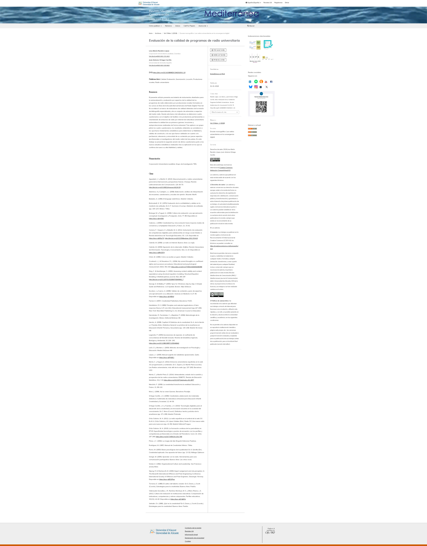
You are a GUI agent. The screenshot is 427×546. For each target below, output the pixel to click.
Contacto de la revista (193, 528)
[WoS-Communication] (268, 60)
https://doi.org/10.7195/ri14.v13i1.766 (169, 437)
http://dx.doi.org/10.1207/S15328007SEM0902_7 (166, 280)
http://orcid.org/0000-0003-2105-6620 (159, 65)
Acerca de (202, 26)
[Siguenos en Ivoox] (261, 81)
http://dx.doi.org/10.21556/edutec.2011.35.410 (181, 238)
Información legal (191, 535)
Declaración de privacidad (194, 538)
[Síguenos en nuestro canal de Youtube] (266, 81)
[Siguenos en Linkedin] (250, 81)
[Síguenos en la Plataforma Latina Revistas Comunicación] (261, 86)
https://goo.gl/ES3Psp (167, 479)
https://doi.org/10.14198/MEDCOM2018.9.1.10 (169, 73)
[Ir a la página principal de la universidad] (149, 4)
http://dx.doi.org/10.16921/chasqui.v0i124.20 (164, 187)
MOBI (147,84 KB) (219, 55)
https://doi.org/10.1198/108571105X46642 (164, 343)
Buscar (252, 26)
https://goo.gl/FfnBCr (166, 358)
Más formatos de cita (219, 112)
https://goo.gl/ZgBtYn (178, 499)
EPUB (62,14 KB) (219, 60)
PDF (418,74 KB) (219, 50)
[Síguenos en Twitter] (266, 86)
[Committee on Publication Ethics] (255, 63)
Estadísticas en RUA (217, 74)
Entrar (287, 2)
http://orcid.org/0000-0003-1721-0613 (159, 56)
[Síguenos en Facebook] (271, 81)
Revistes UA (268, 2)
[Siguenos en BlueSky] (250, 87)
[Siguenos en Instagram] (256, 87)
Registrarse (278, 2)
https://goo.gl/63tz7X (156, 238)
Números (168, 26)
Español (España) (253, 2)
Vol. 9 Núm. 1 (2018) (170, 33)
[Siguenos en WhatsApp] (261, 116)
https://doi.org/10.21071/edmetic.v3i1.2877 (179, 380)
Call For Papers (189, 26)
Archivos (158, 33)
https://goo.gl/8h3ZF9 (156, 253)
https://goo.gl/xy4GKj (156, 219)
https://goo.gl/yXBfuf (166, 297)
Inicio (151, 33)
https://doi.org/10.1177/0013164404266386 (186, 267)
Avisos (177, 26)
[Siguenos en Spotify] (256, 81)
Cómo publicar (154, 26)
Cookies (188, 541)
